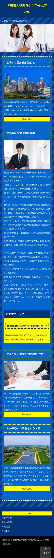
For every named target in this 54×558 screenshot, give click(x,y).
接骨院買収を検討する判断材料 (25, 325)
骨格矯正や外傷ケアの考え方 (27, 5)
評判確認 (6, 527)
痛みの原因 (7, 522)
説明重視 (6, 531)
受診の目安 (7, 517)
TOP (45, 553)
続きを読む (27, 119)
